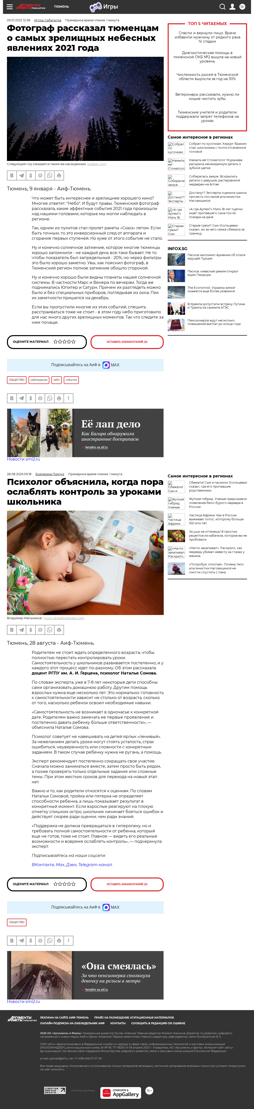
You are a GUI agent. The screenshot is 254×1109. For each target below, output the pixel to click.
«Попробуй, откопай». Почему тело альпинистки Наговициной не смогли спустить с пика (216, 568)
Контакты (118, 1023)
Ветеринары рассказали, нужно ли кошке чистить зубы (207, 96)
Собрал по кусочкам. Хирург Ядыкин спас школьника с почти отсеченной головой (218, 147)
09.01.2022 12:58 (18, 20)
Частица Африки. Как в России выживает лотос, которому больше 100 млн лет (216, 519)
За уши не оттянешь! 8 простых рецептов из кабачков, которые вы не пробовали (218, 535)
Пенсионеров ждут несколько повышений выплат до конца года (214, 322)
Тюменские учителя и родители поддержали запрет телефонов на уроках (207, 116)
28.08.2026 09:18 (19, 474)
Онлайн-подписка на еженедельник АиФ (72, 1023)
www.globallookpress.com (64, 618)
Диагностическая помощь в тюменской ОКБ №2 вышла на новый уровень (207, 57)
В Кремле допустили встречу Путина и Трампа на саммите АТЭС (216, 305)
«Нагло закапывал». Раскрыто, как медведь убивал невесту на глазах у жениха (217, 552)
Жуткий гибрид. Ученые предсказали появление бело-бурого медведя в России (218, 503)
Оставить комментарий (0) (127, 342)
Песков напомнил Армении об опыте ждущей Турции (216, 256)
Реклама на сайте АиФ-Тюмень (64, 1017)
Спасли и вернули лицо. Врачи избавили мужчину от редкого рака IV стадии (207, 37)
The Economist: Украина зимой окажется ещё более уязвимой (211, 289)
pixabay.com (96, 164)
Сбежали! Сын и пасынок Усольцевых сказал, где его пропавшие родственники (218, 486)
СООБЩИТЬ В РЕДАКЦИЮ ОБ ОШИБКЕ (158, 1023)
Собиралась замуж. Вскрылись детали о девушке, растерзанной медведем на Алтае (214, 180)
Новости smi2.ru (23, 459)
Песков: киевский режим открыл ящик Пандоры (213, 273)
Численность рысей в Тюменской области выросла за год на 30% (207, 77)
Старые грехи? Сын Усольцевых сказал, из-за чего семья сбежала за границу (217, 229)
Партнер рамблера (83, 1090)
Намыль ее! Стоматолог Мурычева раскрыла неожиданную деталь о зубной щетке (215, 164)
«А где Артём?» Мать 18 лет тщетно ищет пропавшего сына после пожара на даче (216, 213)
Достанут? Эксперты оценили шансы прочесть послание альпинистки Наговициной (218, 197)
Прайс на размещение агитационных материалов (134, 1017)
